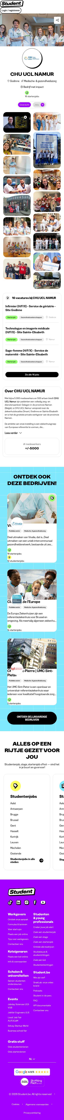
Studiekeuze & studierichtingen (41, 953)
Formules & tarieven (17, 924)
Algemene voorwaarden (37, 1104)
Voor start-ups (14, 929)
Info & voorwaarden (17, 961)
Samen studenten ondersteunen (16, 982)
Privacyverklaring (32, 1112)
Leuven (14, 842)
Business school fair (17, 1030)
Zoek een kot (39, 959)
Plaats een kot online (18, 956)
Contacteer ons (15, 944)
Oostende (15, 853)
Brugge (14, 814)
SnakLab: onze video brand (43, 984)
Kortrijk (14, 836)
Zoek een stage (40, 936)
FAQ (35, 1000)
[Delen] (57, 20)
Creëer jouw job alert (43, 927)
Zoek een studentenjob (44, 932)
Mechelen (15, 847)
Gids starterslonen (17, 1051)
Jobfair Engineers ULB (18, 1012)
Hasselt (14, 831)
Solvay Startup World (18, 1025)
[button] (32, 432)
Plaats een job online (18, 934)
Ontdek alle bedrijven (43, 946)
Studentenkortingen (43, 964)
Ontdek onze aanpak (18, 919)
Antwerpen (16, 808)
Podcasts (37, 990)
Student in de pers (42, 995)
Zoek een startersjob (43, 941)
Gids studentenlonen (18, 1046)
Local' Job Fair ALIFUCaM (14, 1019)
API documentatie (42, 1005)
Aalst (13, 803)
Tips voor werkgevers (18, 939)
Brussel (14, 820)
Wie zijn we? (39, 977)
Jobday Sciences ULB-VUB (18, 1006)
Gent (13, 825)
